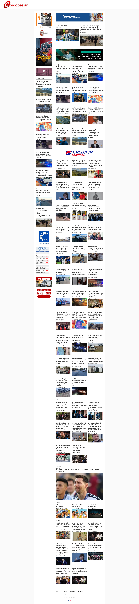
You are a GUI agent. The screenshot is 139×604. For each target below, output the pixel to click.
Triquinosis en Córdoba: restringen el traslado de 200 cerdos (95, 248)
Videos (98, 4)
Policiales (81, 4)
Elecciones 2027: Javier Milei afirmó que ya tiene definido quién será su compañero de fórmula (79, 547)
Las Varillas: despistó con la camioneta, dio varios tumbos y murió (79, 109)
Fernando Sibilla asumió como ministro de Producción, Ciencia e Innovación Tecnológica (95, 405)
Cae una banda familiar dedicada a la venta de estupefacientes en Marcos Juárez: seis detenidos (63, 340)
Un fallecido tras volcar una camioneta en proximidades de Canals (79, 381)
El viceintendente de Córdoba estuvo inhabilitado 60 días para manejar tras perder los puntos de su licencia (94, 427)
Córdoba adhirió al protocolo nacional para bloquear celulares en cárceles (78, 271)
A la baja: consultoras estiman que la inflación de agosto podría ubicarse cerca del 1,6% (95, 163)
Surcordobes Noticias (44, 303)
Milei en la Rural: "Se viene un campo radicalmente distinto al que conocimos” (63, 570)
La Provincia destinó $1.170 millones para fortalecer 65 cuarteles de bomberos (79, 404)
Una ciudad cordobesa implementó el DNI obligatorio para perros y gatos (63, 448)
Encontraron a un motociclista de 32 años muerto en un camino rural (78, 338)
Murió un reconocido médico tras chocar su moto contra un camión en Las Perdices (95, 272)
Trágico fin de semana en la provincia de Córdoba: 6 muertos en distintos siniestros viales (63, 68)
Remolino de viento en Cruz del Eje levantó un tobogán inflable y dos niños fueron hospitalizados (95, 316)
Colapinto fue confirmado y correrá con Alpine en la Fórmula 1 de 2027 (62, 131)
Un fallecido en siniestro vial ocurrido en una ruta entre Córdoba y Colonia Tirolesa (79, 361)
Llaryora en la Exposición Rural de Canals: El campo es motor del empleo (94, 207)
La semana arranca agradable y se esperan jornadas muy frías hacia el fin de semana (79, 315)
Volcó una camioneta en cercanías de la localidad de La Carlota (95, 359)
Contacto (58, 591)
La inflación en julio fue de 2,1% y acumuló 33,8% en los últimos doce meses (63, 525)
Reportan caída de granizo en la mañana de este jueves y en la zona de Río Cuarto (79, 131)
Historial (65, 591)
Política (92, 4)
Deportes (87, 4)
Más (102, 4)
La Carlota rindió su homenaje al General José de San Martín (62, 293)
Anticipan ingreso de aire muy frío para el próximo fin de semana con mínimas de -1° (95, 89)
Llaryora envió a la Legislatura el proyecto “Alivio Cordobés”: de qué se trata (62, 163)
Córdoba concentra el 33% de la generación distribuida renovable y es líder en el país (63, 110)
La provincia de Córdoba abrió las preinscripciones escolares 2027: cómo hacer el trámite (78, 186)
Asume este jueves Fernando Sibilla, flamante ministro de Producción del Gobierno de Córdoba (79, 526)
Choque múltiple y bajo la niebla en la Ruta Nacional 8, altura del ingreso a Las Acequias (63, 382)
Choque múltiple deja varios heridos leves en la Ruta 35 (62, 270)
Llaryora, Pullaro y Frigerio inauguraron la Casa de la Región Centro (95, 546)
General (76, 4)
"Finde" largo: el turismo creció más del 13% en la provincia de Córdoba (95, 294)
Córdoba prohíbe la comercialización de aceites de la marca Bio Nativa (79, 206)
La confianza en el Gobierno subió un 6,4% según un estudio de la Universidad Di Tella (63, 186)
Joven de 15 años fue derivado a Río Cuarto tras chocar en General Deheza (95, 67)
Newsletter (72, 591)
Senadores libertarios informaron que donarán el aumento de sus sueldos (79, 570)
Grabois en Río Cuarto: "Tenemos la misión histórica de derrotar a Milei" (95, 110)
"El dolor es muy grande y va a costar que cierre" (78, 469)
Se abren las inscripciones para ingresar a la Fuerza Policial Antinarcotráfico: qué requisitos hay (90, 28)
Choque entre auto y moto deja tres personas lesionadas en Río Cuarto (62, 89)
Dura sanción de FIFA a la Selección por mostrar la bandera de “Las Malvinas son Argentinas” (63, 250)
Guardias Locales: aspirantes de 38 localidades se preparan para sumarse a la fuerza (78, 68)
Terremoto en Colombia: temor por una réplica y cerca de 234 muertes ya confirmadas (79, 449)
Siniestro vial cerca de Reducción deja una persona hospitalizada (79, 293)
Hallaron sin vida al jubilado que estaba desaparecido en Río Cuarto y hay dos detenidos (94, 186)
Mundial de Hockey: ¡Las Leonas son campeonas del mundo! (79, 88)
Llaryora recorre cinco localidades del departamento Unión (95, 227)
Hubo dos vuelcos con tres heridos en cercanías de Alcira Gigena (95, 338)
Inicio (71, 4)
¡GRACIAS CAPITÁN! (62, 26)
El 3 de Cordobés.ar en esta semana (95, 505)
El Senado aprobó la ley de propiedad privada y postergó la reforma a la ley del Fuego (95, 526)
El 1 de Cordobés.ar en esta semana (63, 505)
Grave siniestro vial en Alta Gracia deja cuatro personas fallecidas (62, 207)
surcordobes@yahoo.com (69, 597)
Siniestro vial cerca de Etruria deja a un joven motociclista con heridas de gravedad (63, 228)
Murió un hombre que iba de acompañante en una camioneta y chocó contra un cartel (79, 228)
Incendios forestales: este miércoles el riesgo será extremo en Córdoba (79, 162)
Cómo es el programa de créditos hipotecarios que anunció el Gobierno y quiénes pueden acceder (95, 133)
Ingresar (81, 591)
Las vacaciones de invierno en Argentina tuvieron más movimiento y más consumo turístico (63, 405)
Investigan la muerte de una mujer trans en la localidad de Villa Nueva (63, 360)
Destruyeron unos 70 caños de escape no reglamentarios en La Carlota (79, 249)
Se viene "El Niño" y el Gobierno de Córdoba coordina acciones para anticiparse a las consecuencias (79, 426)
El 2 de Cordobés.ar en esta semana (79, 505)
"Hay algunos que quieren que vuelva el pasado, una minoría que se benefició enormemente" (63, 316)
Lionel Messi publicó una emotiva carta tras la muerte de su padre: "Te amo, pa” (63, 425)
